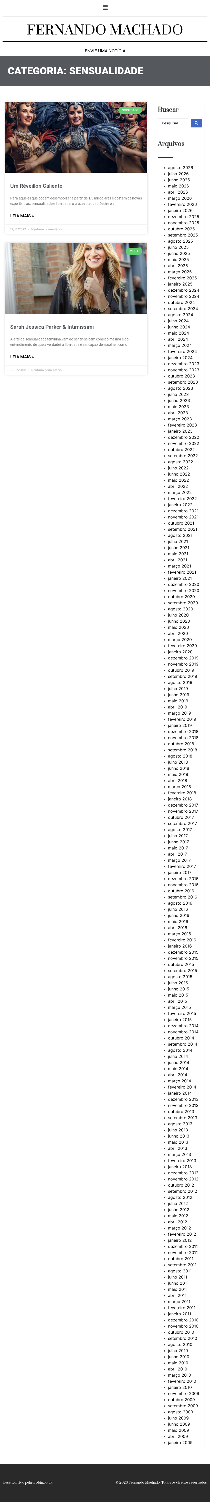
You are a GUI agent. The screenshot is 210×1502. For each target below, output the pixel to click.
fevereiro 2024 (182, 351)
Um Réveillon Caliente (36, 186)
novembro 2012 (183, 1178)
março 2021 (179, 566)
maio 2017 (178, 847)
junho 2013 (178, 1136)
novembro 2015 (183, 958)
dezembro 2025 (183, 216)
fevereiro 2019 (182, 719)
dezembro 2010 (183, 1319)
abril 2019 (177, 706)
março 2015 (179, 1007)
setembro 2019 (182, 676)
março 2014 (179, 1080)
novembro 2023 (183, 369)
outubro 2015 (181, 964)
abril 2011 (177, 1295)
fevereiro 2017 (182, 866)
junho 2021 (178, 547)
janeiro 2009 (180, 1442)
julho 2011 (177, 1277)
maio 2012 (178, 1215)
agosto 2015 (180, 976)
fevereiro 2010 (182, 1381)
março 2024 (180, 345)
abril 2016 (177, 927)
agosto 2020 (180, 608)
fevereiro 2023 (182, 425)
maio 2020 (178, 627)
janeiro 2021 (180, 578)
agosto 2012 (180, 1197)
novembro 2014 (183, 1031)
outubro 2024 (181, 302)
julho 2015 (178, 982)
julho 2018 (178, 762)
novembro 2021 (183, 516)
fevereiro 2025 (182, 277)
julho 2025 (178, 247)
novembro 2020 (183, 590)
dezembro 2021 (183, 510)
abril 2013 (177, 1148)
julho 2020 (178, 615)
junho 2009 (179, 1424)
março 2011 (179, 1301)
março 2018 (179, 786)
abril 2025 (178, 265)
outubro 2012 (181, 1185)
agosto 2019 (180, 682)
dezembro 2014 (183, 1025)
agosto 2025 (180, 241)
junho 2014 (178, 1062)
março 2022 (180, 492)
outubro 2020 (181, 596)
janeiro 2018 (180, 798)
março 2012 (179, 1228)
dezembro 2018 (183, 731)
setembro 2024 (183, 308)
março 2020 (180, 639)
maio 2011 (177, 1289)
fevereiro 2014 (182, 1087)
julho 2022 (178, 467)
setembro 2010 (182, 1338)
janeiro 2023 (180, 431)
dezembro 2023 (183, 363)
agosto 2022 (180, 461)
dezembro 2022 (183, 437)
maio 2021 (178, 553)
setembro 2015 (182, 970)
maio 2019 (178, 700)
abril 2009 (178, 1436)
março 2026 (180, 198)
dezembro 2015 (183, 952)
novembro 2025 (183, 222)
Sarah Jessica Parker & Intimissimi (52, 327)
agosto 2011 (180, 1270)
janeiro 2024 (180, 357)
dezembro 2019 (183, 657)
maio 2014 (178, 1068)
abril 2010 (177, 1368)
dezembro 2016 (183, 878)
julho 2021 (178, 541)
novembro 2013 (183, 1105)
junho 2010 (178, 1356)
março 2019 (179, 713)
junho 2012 (178, 1209)
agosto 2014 (180, 1050)
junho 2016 (178, 915)
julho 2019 (178, 688)
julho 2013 (178, 1129)
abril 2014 (177, 1074)
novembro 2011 (183, 1252)
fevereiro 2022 (182, 498)
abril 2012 (177, 1221)
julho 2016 (178, 909)
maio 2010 (178, 1362)
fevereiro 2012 (182, 1234)
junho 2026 (179, 179)
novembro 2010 (183, 1326)
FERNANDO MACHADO (105, 30)
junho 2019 (178, 694)
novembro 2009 (183, 1393)
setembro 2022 (183, 455)
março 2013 (179, 1154)
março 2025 (180, 271)
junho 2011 (178, 1283)
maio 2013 (178, 1142)
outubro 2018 (181, 743)
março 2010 (179, 1375)
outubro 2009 (181, 1399)
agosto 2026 (180, 167)
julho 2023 (178, 394)
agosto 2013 (180, 1123)
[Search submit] (196, 123)
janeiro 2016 (180, 946)
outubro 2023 (181, 376)
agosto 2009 (180, 1411)
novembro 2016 (183, 884)
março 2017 (179, 860)
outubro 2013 (181, 1111)
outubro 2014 (181, 1037)
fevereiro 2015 (182, 1013)
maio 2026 (178, 185)
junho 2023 (179, 400)
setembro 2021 (182, 529)
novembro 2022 (183, 443)
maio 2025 (178, 259)
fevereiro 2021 (182, 572)
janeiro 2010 (180, 1387)
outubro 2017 (181, 817)
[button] (105, 7)
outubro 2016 (181, 890)
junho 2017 (178, 841)
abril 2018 (177, 780)
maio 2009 (178, 1430)
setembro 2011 (182, 1264)
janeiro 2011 (179, 1313)
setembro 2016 (182, 897)
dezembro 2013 (183, 1099)
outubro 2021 (181, 523)
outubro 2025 (181, 228)
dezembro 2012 (183, 1172)
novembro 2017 (183, 811)
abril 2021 (177, 559)
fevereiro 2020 (182, 645)
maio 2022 (178, 480)
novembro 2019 (183, 664)
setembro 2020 (183, 602)
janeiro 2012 (180, 1240)
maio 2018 (178, 774)
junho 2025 (179, 253)
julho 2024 (178, 320)
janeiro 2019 (180, 725)
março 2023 (180, 418)
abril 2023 (178, 412)
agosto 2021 (180, 535)
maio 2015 (178, 995)
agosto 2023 (180, 388)
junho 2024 (179, 326)
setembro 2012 (182, 1191)
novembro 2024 (183, 296)
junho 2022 (179, 474)
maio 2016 (178, 921)
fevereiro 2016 (182, 939)
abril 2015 (177, 1001)
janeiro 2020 (180, 651)
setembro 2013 (182, 1117)
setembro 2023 (183, 382)
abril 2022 (178, 486)
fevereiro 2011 (181, 1307)
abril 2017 (177, 854)
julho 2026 (178, 173)
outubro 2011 (180, 1258)
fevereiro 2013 (182, 1160)
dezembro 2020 (183, 584)
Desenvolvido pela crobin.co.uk (27, 1482)
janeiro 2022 (180, 504)
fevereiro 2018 (182, 792)
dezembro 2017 (183, 805)
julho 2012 (178, 1203)
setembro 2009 (183, 1405)
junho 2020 (179, 621)
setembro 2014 (182, 1044)
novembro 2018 (183, 737)
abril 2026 (178, 192)
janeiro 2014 (180, 1093)
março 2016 (179, 933)
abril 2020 (178, 633)
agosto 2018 (180, 756)
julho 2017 (178, 835)
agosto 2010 (180, 1344)
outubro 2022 (181, 449)
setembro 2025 (183, 235)
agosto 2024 (180, 314)
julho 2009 (178, 1418)
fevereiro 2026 (182, 204)
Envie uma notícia (105, 51)
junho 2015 (178, 988)
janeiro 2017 (180, 872)
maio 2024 (178, 333)
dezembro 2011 (183, 1246)
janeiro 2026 (180, 210)
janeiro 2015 (180, 1019)
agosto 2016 (180, 903)
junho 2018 (178, 768)
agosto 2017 (180, 829)
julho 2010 (178, 1350)
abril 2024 (178, 339)
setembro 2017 (182, 823)
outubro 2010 (181, 1332)
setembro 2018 (182, 749)
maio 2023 (178, 406)
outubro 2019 (181, 670)
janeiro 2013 (180, 1166)
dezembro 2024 (183, 290)
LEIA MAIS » (22, 215)
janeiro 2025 (180, 284)
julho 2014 (178, 1056)
